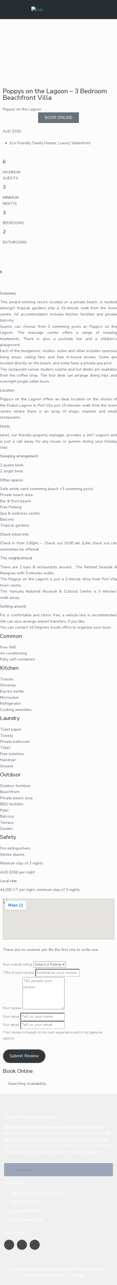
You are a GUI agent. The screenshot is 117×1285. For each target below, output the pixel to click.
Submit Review (24, 1056)
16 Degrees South (27, 1219)
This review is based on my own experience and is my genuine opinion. (52, 1035)
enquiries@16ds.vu (27, 1211)
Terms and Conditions (44, 1275)
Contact (78, 1275)
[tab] (58, 254)
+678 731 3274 (24, 1202)
